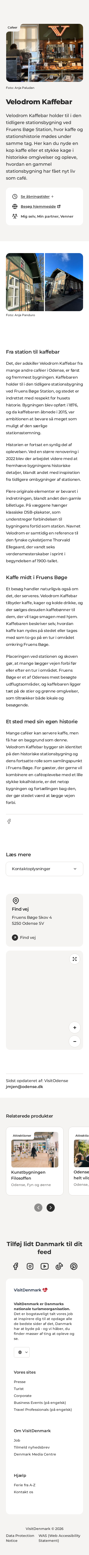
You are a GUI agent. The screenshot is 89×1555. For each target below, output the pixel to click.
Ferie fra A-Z (24, 1485)
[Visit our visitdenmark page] (44, 1266)
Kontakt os (23, 1492)
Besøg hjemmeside (38, 206)
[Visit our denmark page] (15, 1266)
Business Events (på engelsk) (40, 1402)
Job (17, 1440)
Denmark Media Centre (35, 1454)
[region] (44, 1000)
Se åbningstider (35, 196)
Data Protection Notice (20, 1538)
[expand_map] (74, 959)
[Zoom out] (75, 1041)
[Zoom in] (75, 1027)
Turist (19, 1389)
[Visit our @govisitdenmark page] (59, 1266)
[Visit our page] (30, 1266)
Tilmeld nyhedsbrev (32, 1447)
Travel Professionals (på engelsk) (43, 1409)
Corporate (23, 1395)
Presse (20, 1382)
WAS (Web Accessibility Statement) (59, 1538)
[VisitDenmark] (31, 1290)
